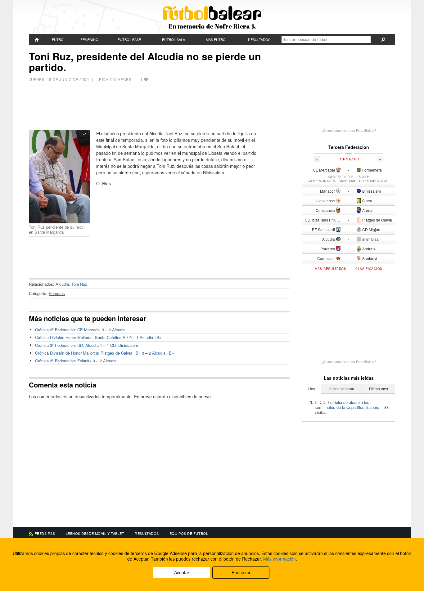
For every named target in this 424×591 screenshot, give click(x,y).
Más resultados (330, 268)
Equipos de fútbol (188, 533)
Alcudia (62, 284)
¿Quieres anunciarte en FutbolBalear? (348, 130)
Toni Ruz (79, 284)
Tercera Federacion (348, 147)
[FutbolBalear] (37, 39)
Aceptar (181, 572)
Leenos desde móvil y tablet (95, 533)
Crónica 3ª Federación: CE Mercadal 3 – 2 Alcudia (80, 330)
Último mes (378, 388)
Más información (279, 559)
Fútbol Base (129, 39)
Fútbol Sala (173, 39)
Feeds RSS (45, 533)
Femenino (89, 39)
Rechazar (241, 572)
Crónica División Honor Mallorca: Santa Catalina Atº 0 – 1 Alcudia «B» (98, 337)
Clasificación (368, 268)
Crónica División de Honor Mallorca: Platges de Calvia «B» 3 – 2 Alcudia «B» (104, 353)
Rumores (57, 293)
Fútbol (58, 39)
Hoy (311, 388)
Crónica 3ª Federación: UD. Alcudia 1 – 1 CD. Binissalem (86, 345)
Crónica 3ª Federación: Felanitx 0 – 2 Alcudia (75, 361)
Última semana (341, 388)
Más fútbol (217, 39)
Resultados (259, 39)
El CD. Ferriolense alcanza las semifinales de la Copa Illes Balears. (348, 404)
